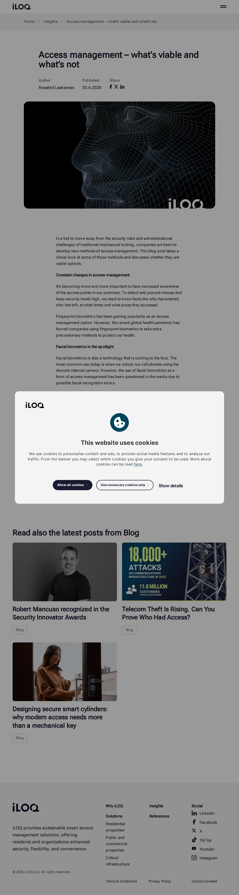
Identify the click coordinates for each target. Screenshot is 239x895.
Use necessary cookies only (123, 485)
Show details (171, 485)
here (138, 464)
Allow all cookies (70, 485)
